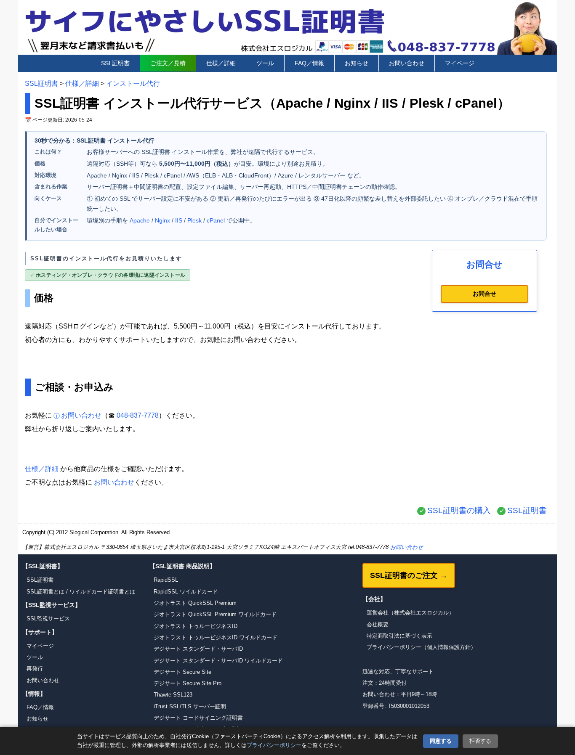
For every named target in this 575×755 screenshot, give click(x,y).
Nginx (162, 220)
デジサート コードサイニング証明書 (198, 718)
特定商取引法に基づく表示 (399, 636)
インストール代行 (133, 83)
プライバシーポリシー (274, 745)
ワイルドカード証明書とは (102, 591)
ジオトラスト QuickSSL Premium (195, 603)
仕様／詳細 (221, 63)
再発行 (35, 668)
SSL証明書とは (45, 591)
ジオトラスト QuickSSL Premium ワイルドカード (215, 614)
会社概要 (378, 624)
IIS (178, 220)
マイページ (459, 63)
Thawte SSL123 (173, 694)
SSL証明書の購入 (459, 510)
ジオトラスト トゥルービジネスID (195, 626)
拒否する (480, 741)
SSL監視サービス (48, 618)
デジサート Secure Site (182, 672)
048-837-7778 (138, 415)
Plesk (194, 220)
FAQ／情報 (309, 63)
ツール (265, 63)
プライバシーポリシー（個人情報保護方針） (421, 647)
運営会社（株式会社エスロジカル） (410, 612)
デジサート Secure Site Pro (187, 683)
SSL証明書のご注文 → (408, 575)
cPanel (216, 220)
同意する (441, 741)
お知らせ (356, 63)
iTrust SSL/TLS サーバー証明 (190, 706)
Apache (140, 220)
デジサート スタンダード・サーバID (198, 649)
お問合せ (484, 293)
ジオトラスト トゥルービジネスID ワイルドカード (215, 637)
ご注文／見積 (168, 63)
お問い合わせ (406, 63)
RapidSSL (166, 580)
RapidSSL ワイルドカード (186, 591)
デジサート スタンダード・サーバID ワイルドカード (218, 660)
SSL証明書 (115, 63)
